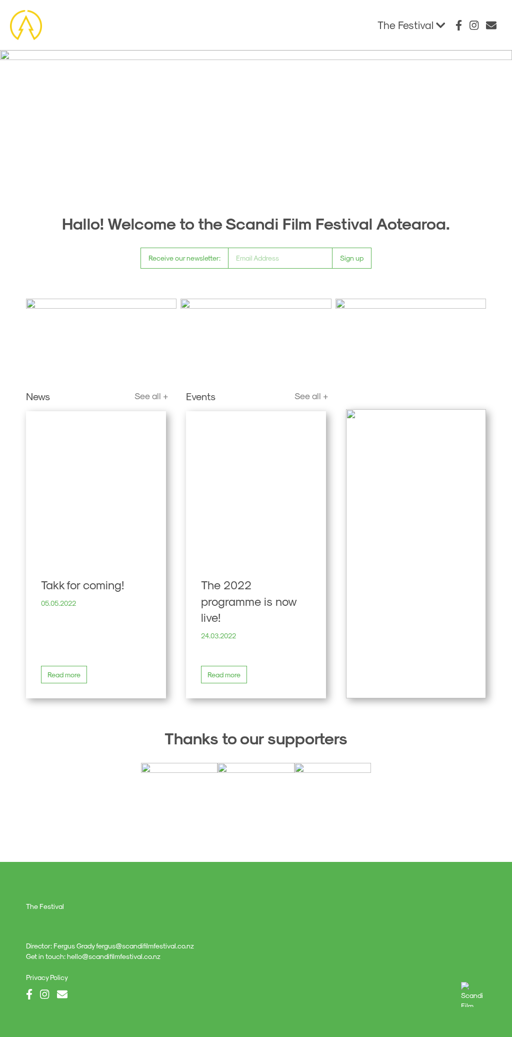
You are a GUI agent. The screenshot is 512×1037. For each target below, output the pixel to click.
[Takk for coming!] (96, 486)
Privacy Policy (47, 977)
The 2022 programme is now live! (249, 600)
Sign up (352, 258)
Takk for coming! (82, 584)
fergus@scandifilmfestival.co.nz (145, 945)
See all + (151, 395)
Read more (64, 674)
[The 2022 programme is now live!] (256, 486)
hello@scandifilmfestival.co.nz (113, 956)
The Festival (407, 25)
